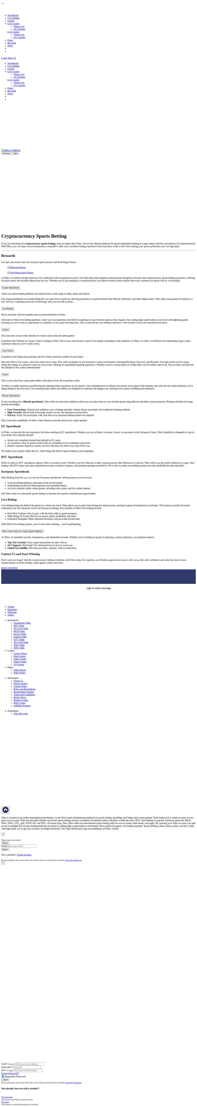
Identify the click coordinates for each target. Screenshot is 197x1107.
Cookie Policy (20, 686)
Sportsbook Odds (22, 623)
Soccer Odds (20, 634)
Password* (6, 1067)
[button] (18, 58)
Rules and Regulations (24, 689)
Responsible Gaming (24, 692)
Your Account (7, 1097)
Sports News (20, 697)
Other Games (20, 661)
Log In (5, 1079)
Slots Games (20, 656)
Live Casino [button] (13, 23)
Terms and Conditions (24, 694)
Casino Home (20, 653)
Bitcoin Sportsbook (10, 395)
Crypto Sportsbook (10, 288)
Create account (24, 855)
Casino (10, 21)
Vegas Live (19, 26)
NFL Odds (19, 625)
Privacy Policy (21, 683)
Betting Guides (21, 700)
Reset (5, 843)
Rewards (11, 43)
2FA (3, 1070)
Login (4, 58)
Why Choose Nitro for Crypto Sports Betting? (22, 531)
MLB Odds (19, 631)
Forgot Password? (10, 1073)
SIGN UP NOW (9, 568)
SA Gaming (19, 29)
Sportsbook (12, 15)
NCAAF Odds (21, 628)
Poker (10, 40)
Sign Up (12, 58)
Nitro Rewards (21, 713)
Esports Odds (20, 637)
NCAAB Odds (21, 642)
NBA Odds (19, 645)
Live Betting (13, 18)
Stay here (5, 1102)
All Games (19, 664)
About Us (18, 680)
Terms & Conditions (73, 860)
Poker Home (20, 670)
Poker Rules (19, 672)
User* (8, 1064)
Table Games (20, 659)
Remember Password (15, 1076)
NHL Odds (19, 648)
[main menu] (2, 3)
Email (4, 846)
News (10, 45)
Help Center (19, 703)
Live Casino (13, 32)
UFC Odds (19, 639)
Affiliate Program (22, 705)
